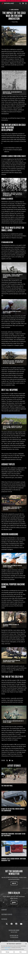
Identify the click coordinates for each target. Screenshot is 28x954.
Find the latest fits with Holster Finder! (14, 0)
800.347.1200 (14, 932)
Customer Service (6, 914)
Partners (4, 919)
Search (14, 902)
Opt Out (6, 949)
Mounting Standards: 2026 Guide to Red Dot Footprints (14, 826)
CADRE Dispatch (15, 9)
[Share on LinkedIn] (12, 760)
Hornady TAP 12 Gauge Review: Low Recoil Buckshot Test (14, 851)
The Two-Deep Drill (14, 777)
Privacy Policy (7, 947)
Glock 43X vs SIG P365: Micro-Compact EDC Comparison (14, 801)
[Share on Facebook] (9, 760)
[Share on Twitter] (7, 760)
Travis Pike (15, 22)
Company (4, 910)
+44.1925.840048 (14, 937)
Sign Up (14, 883)
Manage (7, 952)
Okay (20, 952)
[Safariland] (7, 3)
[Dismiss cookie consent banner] (26, 944)
